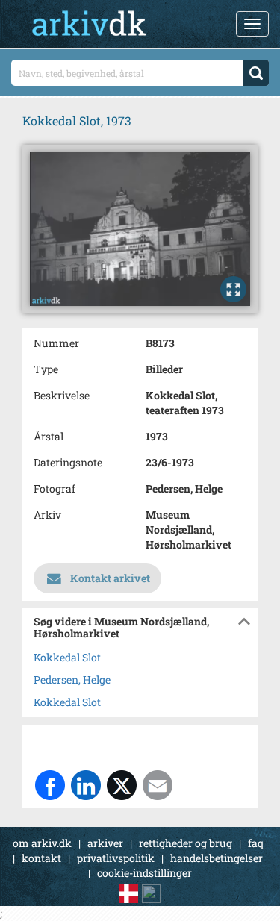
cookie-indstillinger (144, 873)
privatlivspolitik (116, 858)
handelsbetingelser (216, 858)
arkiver (105, 843)
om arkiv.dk (42, 843)
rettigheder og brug (185, 843)
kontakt (41, 858)
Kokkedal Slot (67, 657)
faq (256, 843)
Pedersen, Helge (72, 679)
